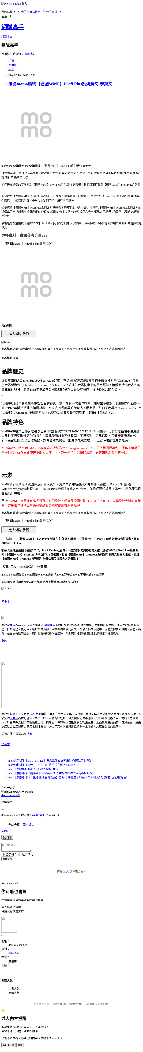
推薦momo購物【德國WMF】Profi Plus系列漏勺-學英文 (60, 84)
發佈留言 (7, 859)
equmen (25, 625)
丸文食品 (35, 714)
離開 (20, 1045)
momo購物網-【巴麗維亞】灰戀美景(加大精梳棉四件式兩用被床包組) (50, 773)
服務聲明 (104, 1003)
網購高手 (12, 27)
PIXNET (45, 1003)
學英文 (5, 744)
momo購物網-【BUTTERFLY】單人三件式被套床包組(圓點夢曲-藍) (49, 760)
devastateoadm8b (10, 795)
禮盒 (29, 733)
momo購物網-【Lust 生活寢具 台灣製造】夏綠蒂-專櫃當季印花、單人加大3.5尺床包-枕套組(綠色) (67, 777)
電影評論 (28, 824)
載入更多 (7, 837)
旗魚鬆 (14, 718)
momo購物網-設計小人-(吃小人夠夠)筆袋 (33, 769)
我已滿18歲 (8, 1045)
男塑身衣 (49, 625)
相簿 (11, 60)
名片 (11, 69)
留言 (42, 815)
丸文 (21, 714)
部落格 (12, 65)
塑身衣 (5, 601)
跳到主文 (7, 36)
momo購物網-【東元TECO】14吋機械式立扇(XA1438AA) (43, 764)
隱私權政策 (91, 1003)
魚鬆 (4, 640)
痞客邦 (34, 815)
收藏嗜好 (30, 53)
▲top (4, 830)
